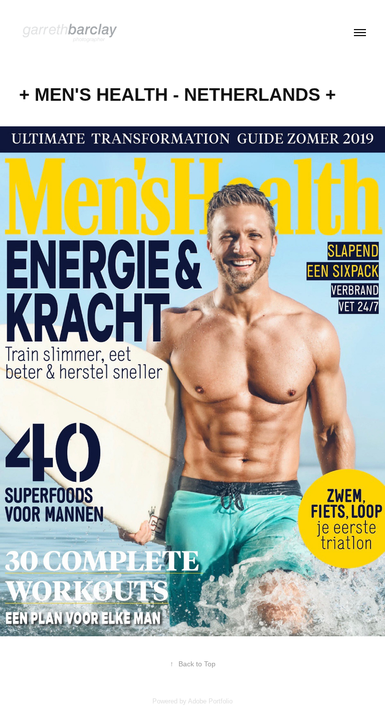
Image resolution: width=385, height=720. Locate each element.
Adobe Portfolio (210, 701)
